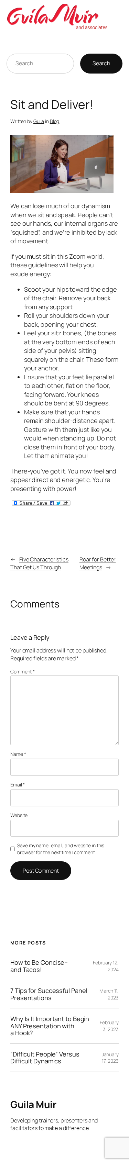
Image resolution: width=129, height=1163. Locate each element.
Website (19, 815)
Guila (38, 121)
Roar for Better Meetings (97, 563)
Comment (22, 671)
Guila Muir (33, 1104)
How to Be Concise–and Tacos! (39, 966)
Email (17, 784)
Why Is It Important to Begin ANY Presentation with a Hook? (49, 1025)
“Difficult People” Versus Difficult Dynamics (44, 1058)
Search (101, 63)
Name (18, 754)
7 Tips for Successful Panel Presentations (48, 994)
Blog (55, 121)
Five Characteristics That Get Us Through (39, 563)
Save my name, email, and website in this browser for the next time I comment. (60, 849)
